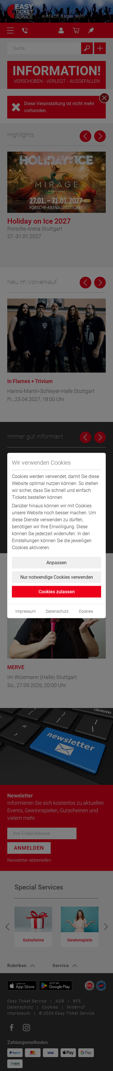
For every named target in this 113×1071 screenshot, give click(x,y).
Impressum (25, 611)
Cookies (86, 611)
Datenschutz (57, 611)
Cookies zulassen (57, 591)
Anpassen (56, 562)
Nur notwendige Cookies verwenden (56, 577)
